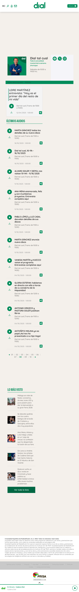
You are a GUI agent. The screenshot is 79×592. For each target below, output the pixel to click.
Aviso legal (35, 564)
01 (12, 354)
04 (27, 354)
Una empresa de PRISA (39, 575)
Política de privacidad (58, 564)
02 (17, 354)
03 (22, 354)
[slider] (39, 584)
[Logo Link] (39, 5)
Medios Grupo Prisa (39, 579)
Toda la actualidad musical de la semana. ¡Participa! (38, 63)
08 (20, 357)
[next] (35, 357)
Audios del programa (15, 82)
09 (26, 357)
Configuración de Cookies (43, 567)
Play (74, 588)
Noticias (28, 82)
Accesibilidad (45, 564)
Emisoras (26, 564)
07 (15, 357)
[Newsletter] (15, 6)
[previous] (9, 354)
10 (31, 357)
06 (37, 354)
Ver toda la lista (21, 490)
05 (32, 354)
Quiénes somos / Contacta (14, 564)
